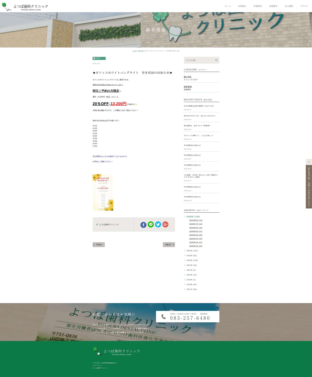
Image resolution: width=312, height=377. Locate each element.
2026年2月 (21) (195, 242)
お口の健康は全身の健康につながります (199, 106)
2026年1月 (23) (195, 246)
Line (151, 224)
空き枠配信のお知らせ (192, 145)
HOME (135, 51)
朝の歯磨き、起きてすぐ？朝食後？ (197, 126)
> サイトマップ (97, 365)
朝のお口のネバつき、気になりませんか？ (200, 116)
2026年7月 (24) (195, 224)
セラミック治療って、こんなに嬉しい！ (199, 135)
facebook (143, 225)
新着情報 (140, 51)
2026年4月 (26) (195, 235)
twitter (158, 224)
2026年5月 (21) (195, 231)
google (165, 224)
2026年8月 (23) (195, 220)
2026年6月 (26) (195, 228)
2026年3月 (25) (195, 239)
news (98, 58)
